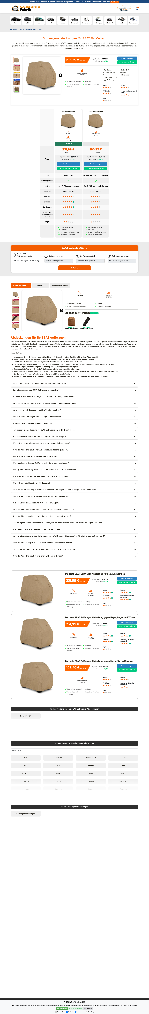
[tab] (20, 285)
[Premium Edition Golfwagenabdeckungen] (68, 121)
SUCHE (74, 268)
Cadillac (91, 773)
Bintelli (58, 773)
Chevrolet (25, 781)
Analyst (70, 1012)
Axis (123, 766)
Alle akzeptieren (62, 1008)
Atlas (58, 766)
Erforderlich (60, 1012)
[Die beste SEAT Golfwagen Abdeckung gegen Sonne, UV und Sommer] (37, 677)
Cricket (91, 789)
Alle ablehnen (88, 1008)
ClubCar (91, 781)
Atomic (91, 766)
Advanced (58, 758)
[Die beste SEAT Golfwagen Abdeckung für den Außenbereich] (37, 590)
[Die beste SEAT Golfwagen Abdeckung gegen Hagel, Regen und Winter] (37, 634)
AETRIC (123, 758)
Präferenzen (80, 1012)
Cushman (123, 789)
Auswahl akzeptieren (75, 1008)
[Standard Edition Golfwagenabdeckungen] (95, 121)
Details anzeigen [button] (127, 58)
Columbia (58, 789)
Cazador (123, 773)
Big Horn (25, 773)
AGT (25, 766)
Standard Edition (96, 112)
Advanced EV (91, 758)
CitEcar (58, 781)
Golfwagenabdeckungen (28, 29)
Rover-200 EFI (25, 716)
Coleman (25, 789)
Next (60, 75)
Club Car (123, 781)
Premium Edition (68, 112)
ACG (25, 758)
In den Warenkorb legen (127, 62)
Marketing (91, 1012)
